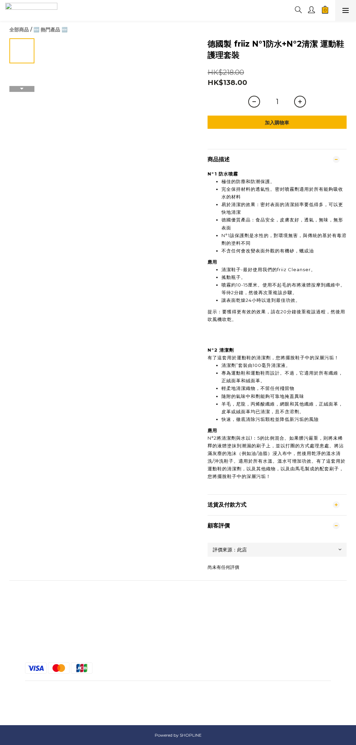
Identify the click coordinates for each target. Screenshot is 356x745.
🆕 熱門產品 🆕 (50, 29)
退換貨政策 (178, 642)
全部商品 (19, 29)
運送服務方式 (178, 630)
